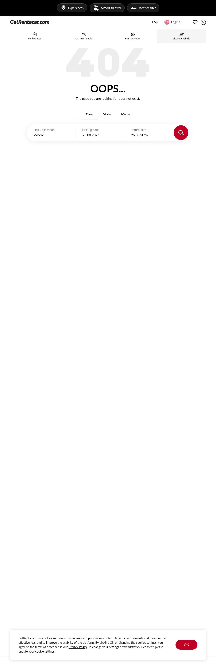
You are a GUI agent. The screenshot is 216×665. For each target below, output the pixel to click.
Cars (89, 114)
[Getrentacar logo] (29, 21)
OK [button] (186, 644)
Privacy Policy (78, 647)
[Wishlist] (195, 22)
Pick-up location (44, 130)
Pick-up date (90, 130)
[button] (155, 22)
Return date (138, 130)
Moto (107, 114)
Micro (125, 114)
